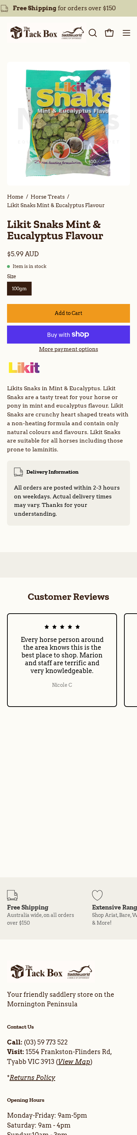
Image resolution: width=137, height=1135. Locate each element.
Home (15, 196)
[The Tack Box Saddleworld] (46, 33)
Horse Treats (48, 196)
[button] (92, 33)
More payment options (68, 349)
